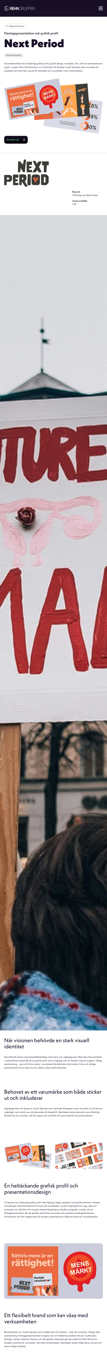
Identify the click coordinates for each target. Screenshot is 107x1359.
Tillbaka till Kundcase (16, 26)
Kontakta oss (13, 139)
